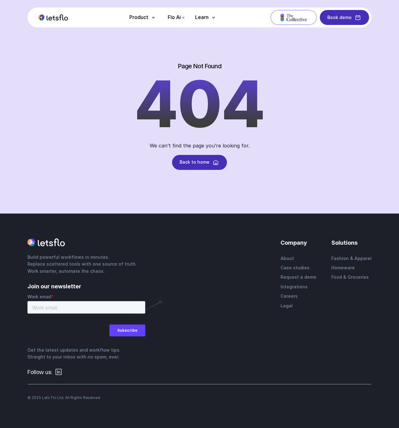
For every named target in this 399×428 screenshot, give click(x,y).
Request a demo (298, 277)
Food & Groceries (350, 277)
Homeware (343, 267)
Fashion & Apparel (351, 258)
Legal (287, 305)
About (287, 258)
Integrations (294, 286)
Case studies (295, 267)
